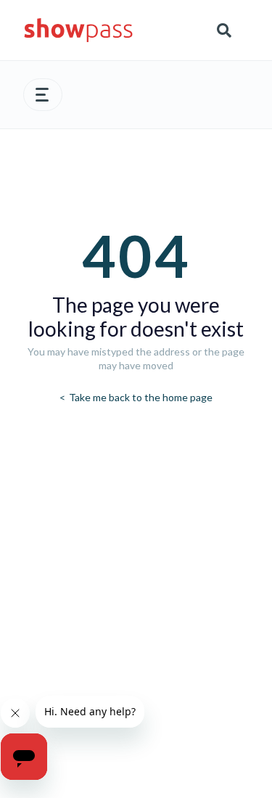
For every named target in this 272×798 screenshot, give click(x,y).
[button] (42, 94)
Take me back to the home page (140, 397)
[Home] (78, 30)
